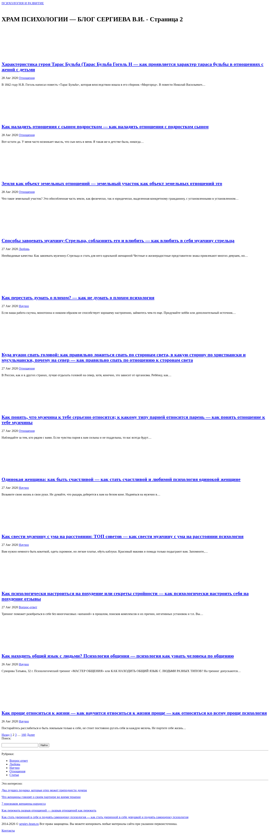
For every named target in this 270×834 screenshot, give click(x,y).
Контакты (8, 830)
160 (23, 734)
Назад (5, 734)
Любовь (24, 249)
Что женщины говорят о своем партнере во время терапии (41, 797)
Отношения (27, 78)
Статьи (14, 775)
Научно (24, 306)
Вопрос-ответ (28, 607)
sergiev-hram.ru (29, 824)
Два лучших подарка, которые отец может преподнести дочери (44, 790)
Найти (44, 745)
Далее (31, 734)
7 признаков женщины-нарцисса (24, 803)
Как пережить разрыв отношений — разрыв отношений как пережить (49, 810)
